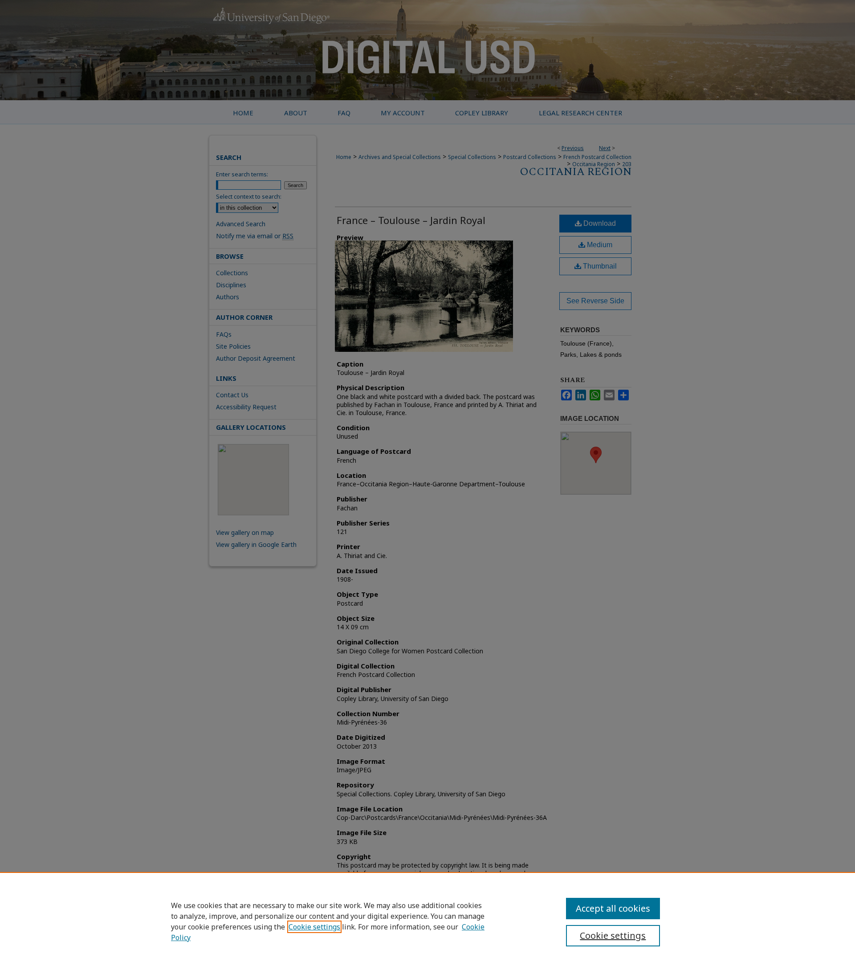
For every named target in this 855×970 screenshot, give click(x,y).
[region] (427, 921)
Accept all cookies (613, 908)
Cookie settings (314, 927)
